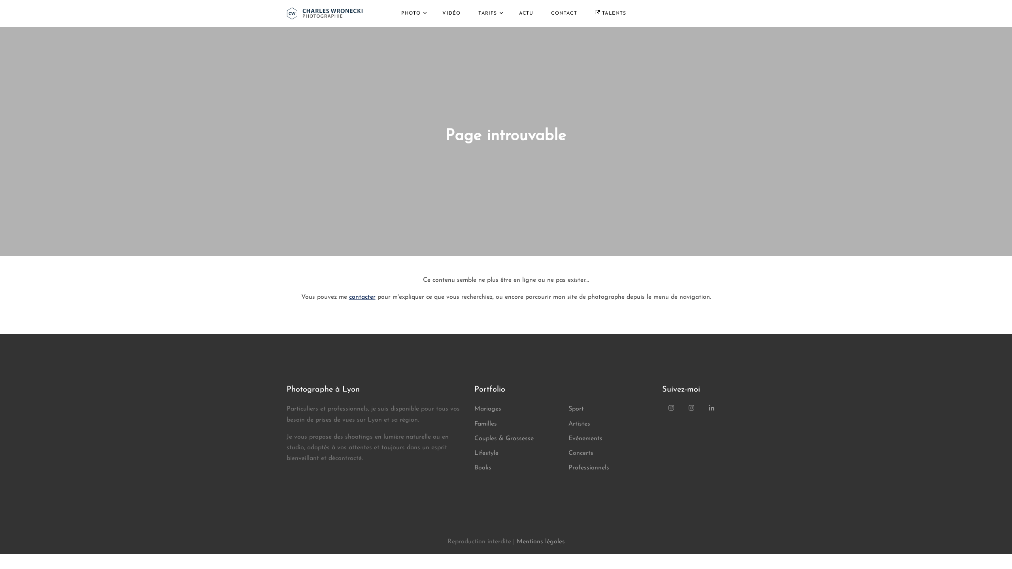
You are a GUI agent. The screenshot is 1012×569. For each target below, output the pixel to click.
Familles (485, 424)
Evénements (585, 438)
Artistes (579, 424)
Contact (564, 13)
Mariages (487, 409)
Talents (613, 13)
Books (482, 468)
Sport (576, 409)
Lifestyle (486, 453)
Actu (526, 13)
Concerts (580, 453)
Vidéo (451, 13)
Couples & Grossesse (504, 438)
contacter (362, 297)
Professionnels (588, 468)
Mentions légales (541, 542)
